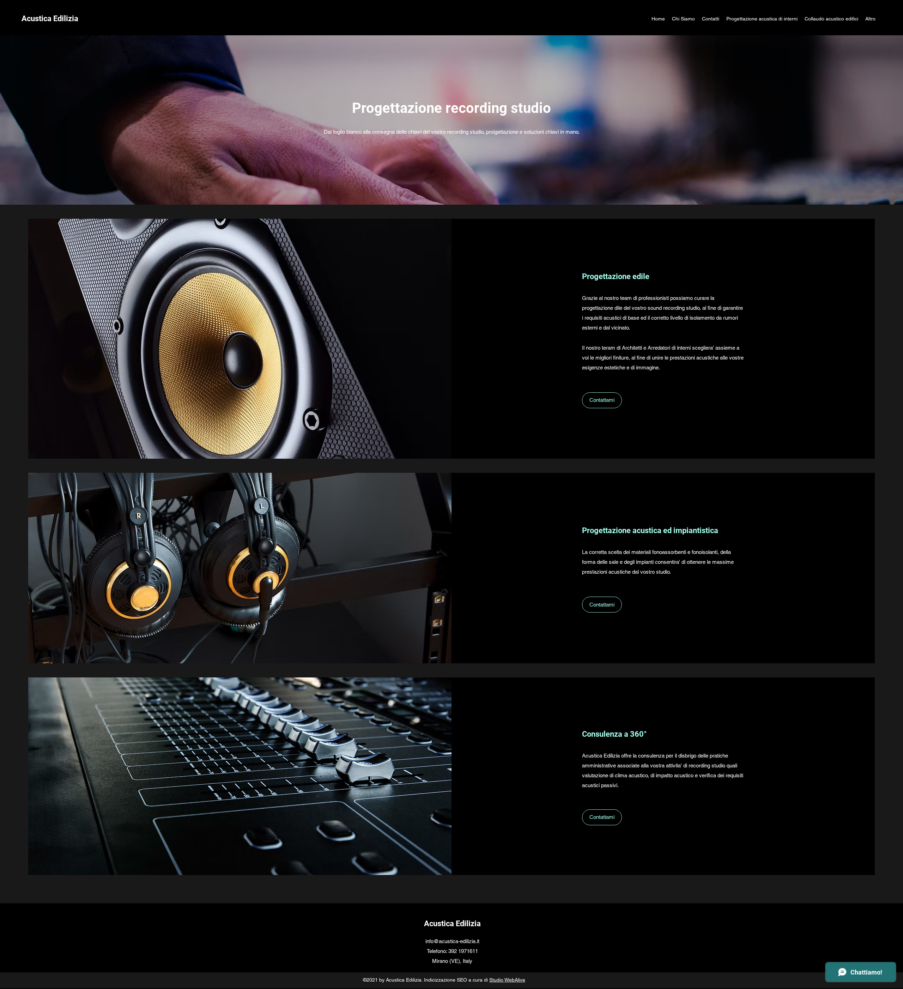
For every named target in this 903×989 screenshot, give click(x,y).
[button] (602, 400)
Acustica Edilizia (452, 923)
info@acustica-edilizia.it (452, 941)
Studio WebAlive (507, 980)
